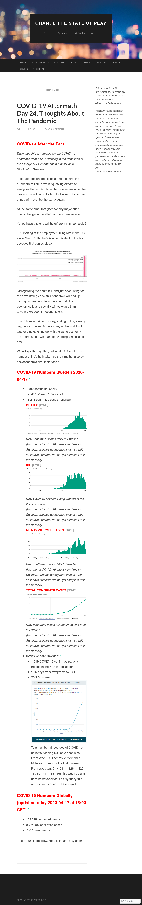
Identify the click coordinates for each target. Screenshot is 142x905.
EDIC (115, 62)
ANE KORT (102, 62)
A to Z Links (57, 62)
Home (23, 62)
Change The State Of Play (71, 23)
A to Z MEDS (38, 62)
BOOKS (74, 62)
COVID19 (24, 69)
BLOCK (87, 62)
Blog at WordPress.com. (32, 900)
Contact (41, 69)
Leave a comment (54, 129)
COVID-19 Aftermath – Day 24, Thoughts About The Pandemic (50, 113)
